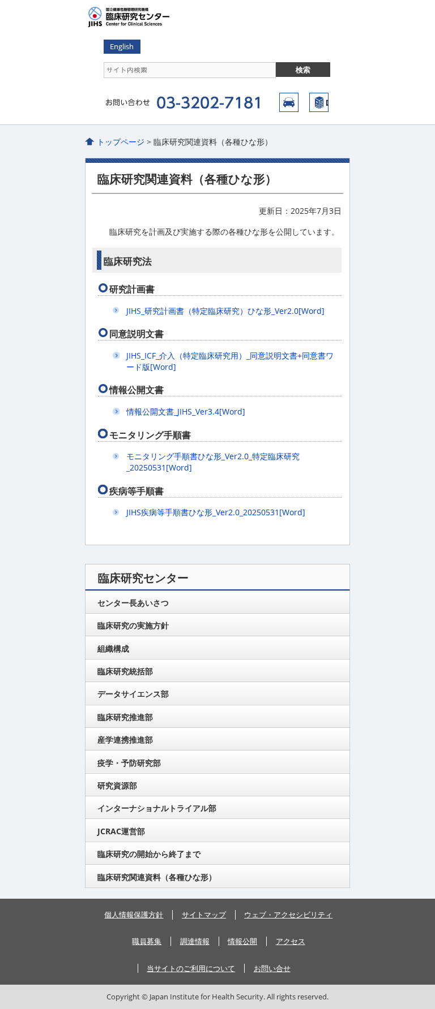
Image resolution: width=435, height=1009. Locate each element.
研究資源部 (117, 785)
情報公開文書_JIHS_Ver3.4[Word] (185, 411)
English (122, 46)
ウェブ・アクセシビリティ (288, 914)
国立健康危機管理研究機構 (319, 102)
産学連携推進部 (125, 739)
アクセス (288, 102)
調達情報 (195, 941)
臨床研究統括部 (125, 671)
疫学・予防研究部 (129, 762)
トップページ (120, 141)
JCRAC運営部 (121, 831)
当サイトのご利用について (191, 968)
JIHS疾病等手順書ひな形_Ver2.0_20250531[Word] (215, 512)
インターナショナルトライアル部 (156, 808)
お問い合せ (272, 968)
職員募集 (146, 941)
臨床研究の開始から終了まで (149, 853)
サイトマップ (204, 914)
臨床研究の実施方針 (133, 625)
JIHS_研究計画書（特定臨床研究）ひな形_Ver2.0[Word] (225, 310)
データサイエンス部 (133, 693)
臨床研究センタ (158, 17)
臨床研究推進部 (125, 717)
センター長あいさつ (133, 602)
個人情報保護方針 (133, 914)
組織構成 (113, 648)
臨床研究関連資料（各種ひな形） (156, 877)
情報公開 (242, 941)
